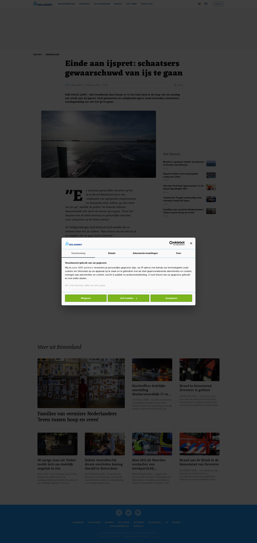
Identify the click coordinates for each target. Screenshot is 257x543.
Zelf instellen (126, 298)
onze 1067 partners (82, 267)
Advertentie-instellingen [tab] (145, 253)
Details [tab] (111, 253)
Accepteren (171, 298)
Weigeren (86, 298)
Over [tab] (178, 253)
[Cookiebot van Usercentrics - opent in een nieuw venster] (172, 243)
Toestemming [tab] (78, 253)
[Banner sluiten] (191, 243)
